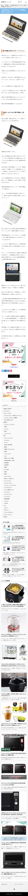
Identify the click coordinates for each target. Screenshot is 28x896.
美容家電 (5, 422)
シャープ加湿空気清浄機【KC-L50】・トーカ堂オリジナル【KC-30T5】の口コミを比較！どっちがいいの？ (18, 559)
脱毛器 (5, 431)
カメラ (5, 505)
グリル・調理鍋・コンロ (9, 489)
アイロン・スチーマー (8, 437)
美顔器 (5, 426)
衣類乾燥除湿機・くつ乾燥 (9, 460)
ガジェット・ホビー (7, 413)
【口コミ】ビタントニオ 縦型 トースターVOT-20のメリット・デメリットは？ (18, 570)
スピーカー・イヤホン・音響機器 (10, 417)
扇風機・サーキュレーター (9, 449)
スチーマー (6, 428)
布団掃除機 (6, 462)
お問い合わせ (4, 884)
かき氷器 (6, 503)
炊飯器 (5, 473)
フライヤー (6, 500)
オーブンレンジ (7, 496)
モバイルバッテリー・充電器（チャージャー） (13, 415)
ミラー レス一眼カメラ (8, 512)
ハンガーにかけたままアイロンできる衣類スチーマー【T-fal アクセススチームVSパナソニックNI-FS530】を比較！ (18, 548)
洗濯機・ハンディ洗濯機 (9, 458)
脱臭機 (5, 451)
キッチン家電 (6, 469)
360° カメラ (6, 509)
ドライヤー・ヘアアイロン (9, 424)
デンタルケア (6, 440)
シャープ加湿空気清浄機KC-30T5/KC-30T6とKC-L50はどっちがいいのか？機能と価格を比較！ (18, 527)
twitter (21, 2)
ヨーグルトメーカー (8, 482)
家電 (4, 435)
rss (19, 2)
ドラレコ (6, 507)
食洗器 (5, 471)
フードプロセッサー (8, 487)
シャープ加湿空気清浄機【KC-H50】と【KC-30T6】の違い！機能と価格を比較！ (18, 538)
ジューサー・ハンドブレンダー (10, 485)
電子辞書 (5, 516)
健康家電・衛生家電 (7, 408)
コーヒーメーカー (7, 480)
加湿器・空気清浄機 (8, 444)
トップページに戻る (14, 376)
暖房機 (5, 446)
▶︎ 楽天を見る (14, 400)
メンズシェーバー (7, 433)
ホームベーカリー (7, 476)
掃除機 (5, 467)
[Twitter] (14, 889)
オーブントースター (8, 494)
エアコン (6, 442)
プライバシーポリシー (19, 884)
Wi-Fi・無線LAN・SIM (8, 419)
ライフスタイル (6, 410)
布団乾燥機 (6, 464)
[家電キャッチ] (6, 2)
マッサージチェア (7, 453)
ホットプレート (7, 491)
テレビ (5, 455)
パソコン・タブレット (8, 514)
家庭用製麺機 (6, 498)
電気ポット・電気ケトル (9, 478)
